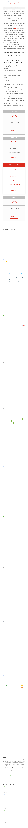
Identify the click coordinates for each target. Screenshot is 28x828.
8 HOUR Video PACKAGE (14, 184)
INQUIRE (14, 131)
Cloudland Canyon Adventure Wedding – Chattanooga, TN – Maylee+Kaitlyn (13, 817)
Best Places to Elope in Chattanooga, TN (14, 789)
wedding (16, 28)
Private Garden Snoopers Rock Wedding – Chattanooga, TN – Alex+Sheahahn (12, 802)
